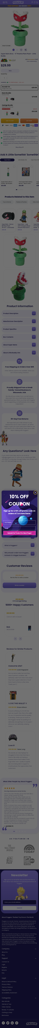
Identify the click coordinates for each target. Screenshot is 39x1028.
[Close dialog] (35, 492)
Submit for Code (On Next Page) (19, 533)
